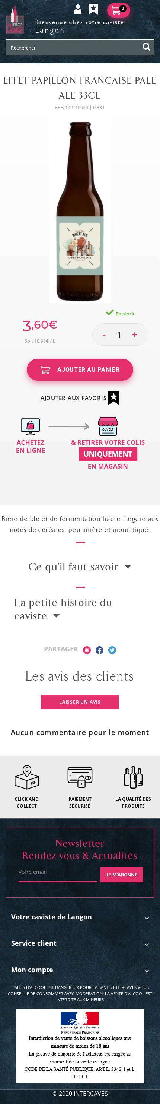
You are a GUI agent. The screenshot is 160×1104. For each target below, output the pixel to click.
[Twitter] (112, 649)
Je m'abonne (121, 875)
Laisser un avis (80, 702)
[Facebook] (99, 649)
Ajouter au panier (88, 369)
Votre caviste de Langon (51, 916)
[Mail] (87, 649)
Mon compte (32, 969)
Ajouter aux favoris (74, 398)
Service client (34, 943)
